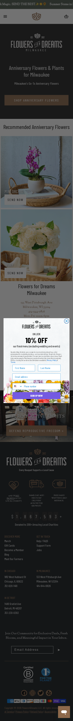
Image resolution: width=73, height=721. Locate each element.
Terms (13, 362)
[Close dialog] (66, 321)
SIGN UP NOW (36, 395)
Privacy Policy (52, 360)
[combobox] (17, 386)
